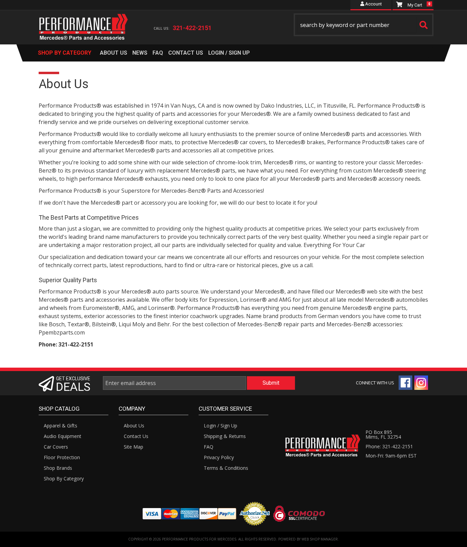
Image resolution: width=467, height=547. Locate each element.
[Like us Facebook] (405, 382)
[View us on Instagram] (421, 382)
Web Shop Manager (320, 539)
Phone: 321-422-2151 (389, 446)
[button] (363, 24)
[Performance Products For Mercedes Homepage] (84, 20)
